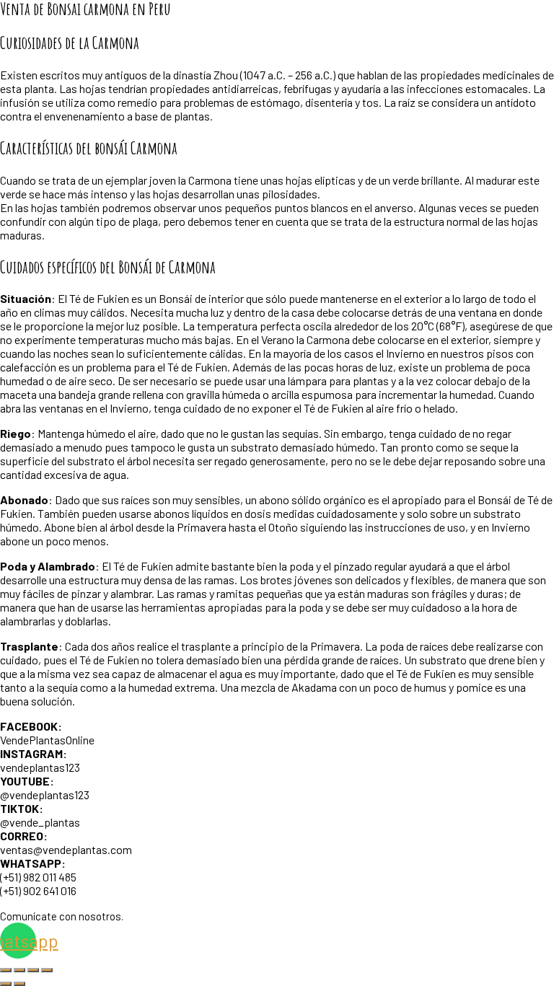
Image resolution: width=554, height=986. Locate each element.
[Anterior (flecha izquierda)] (6, 984)
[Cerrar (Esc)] (47, 970)
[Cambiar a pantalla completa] (19, 970)
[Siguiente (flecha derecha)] (19, 984)
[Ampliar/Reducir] (6, 970)
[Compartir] (33, 970)
